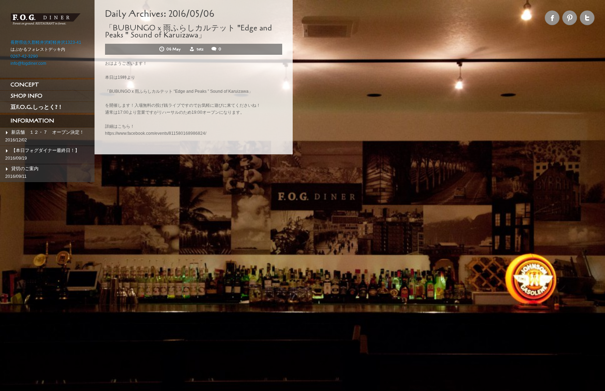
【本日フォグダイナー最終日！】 (45, 150)
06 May (174, 49)
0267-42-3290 (24, 56)
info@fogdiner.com (28, 63)
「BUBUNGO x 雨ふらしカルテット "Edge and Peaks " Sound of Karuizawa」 (188, 31)
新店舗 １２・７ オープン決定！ (47, 132)
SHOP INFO (26, 95)
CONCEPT (25, 84)
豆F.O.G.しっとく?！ (37, 107)
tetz (200, 49)
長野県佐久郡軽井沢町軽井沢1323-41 (46, 42)
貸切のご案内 (25, 168)
